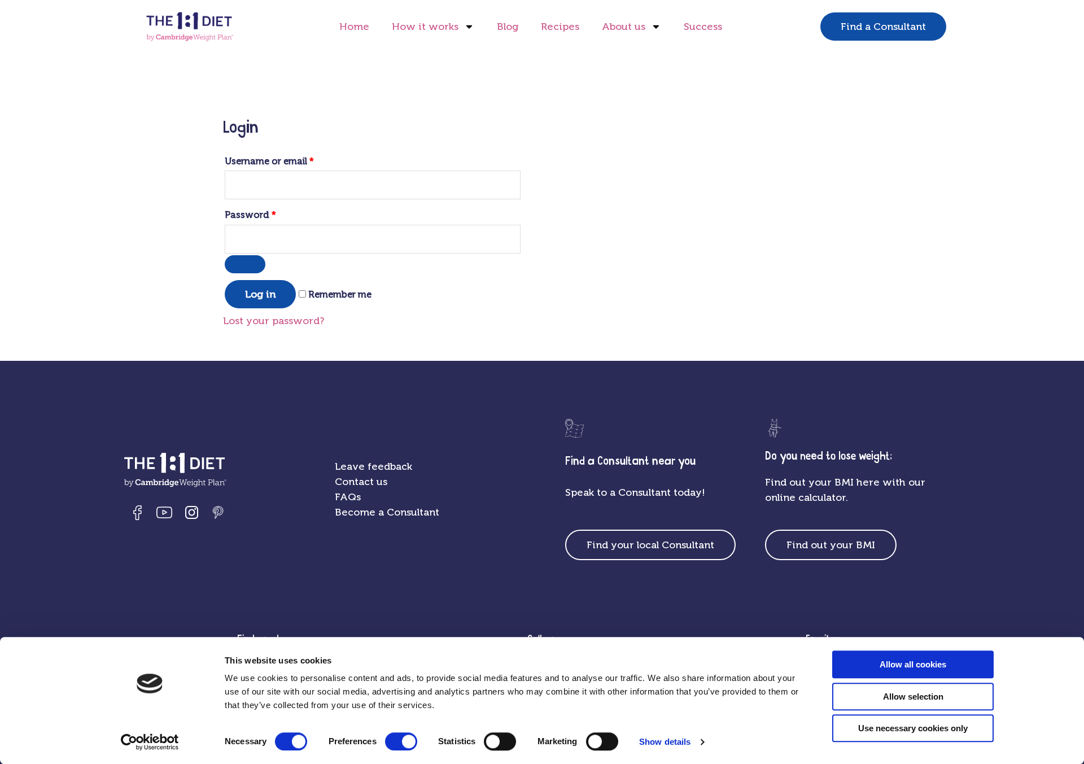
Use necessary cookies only (913, 728)
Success (703, 26)
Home (354, 26)
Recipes (560, 26)
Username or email (269, 161)
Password (250, 214)
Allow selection (913, 696)
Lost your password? (273, 321)
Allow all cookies (913, 664)
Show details (664, 741)
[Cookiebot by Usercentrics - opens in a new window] (149, 742)
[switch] (401, 741)
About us (623, 26)
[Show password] (245, 264)
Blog (507, 26)
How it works (425, 26)
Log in (260, 294)
